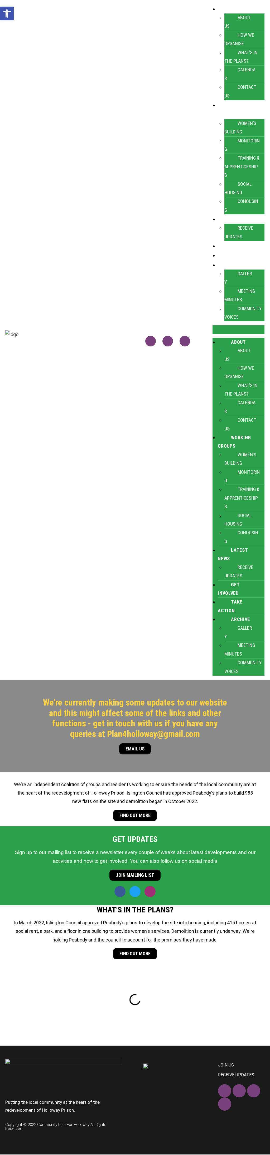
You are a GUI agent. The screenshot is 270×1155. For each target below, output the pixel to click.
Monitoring (242, 145)
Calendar (239, 74)
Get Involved (240, 246)
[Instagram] (185, 341)
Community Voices (243, 313)
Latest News (233, 554)
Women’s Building (240, 127)
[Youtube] (224, 1104)
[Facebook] (150, 341)
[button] (238, 329)
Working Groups (234, 442)
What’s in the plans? (241, 57)
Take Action (239, 255)
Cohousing (241, 205)
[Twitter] (167, 341)
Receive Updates (238, 232)
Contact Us (240, 91)
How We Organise (239, 39)
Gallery (238, 278)
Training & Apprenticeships (241, 166)
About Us (237, 22)
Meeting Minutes (239, 295)
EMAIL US (135, 749)
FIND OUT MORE (135, 815)
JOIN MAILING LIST (135, 875)
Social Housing (238, 188)
